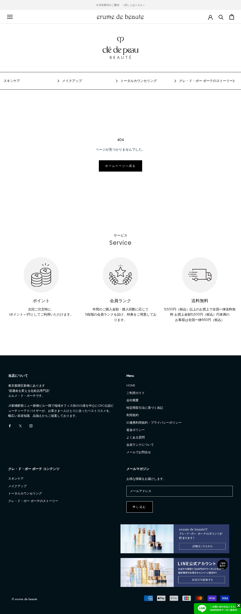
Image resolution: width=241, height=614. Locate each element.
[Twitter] (20, 425)
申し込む (139, 507)
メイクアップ (72, 80)
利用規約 (132, 415)
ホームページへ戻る (120, 166)
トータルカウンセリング (138, 80)
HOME (130, 385)
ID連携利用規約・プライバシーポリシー (153, 422)
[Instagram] (30, 425)
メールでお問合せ (138, 452)
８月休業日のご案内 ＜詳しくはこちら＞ (120, 5)
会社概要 (132, 400)
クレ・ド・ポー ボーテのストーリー (206, 80)
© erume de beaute (24, 599)
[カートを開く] (231, 17)
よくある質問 (135, 437)
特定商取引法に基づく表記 (144, 407)
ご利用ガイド (135, 393)
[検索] (221, 16)
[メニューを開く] (10, 17)
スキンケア (12, 80)
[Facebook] (9, 425)
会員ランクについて (140, 444)
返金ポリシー (135, 430)
